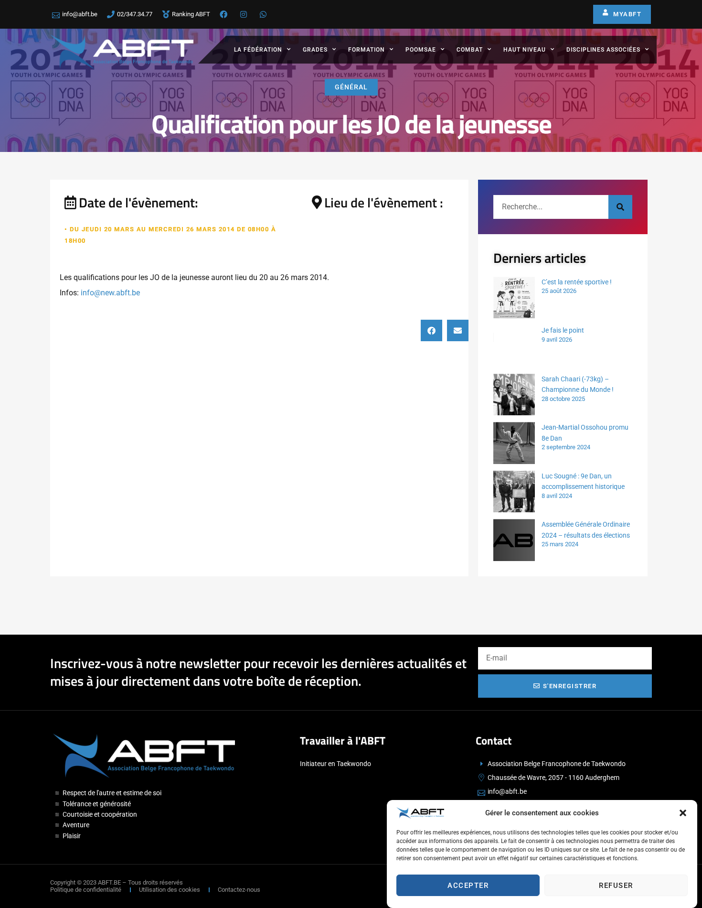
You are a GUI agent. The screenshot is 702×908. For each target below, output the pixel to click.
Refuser (616, 885)
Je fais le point (563, 330)
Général (351, 87)
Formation (366, 49)
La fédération (258, 49)
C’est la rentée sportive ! (577, 282)
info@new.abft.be (110, 292)
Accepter (468, 885)
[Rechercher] (620, 207)
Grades (315, 49)
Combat (470, 49)
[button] (683, 813)
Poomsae (420, 49)
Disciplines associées (603, 49)
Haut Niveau (524, 49)
